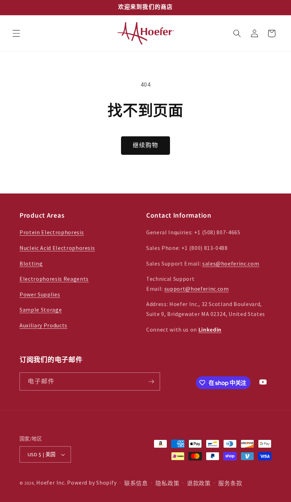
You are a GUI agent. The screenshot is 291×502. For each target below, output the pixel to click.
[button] (16, 33)
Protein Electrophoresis (52, 232)
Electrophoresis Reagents (54, 278)
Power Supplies (40, 294)
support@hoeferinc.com (196, 288)
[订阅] (151, 381)
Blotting (31, 263)
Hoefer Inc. (51, 482)
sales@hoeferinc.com (230, 263)
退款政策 (199, 483)
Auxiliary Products (43, 325)
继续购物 (145, 145)
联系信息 (136, 483)
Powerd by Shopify (91, 482)
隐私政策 (167, 483)
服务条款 (230, 483)
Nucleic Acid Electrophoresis (57, 247)
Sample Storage (41, 309)
